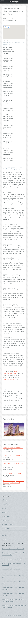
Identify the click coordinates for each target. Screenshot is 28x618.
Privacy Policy (4, 535)
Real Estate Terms (5, 528)
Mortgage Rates (5, 520)
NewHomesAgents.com (18, 615)
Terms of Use (5, 539)
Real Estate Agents (6, 516)
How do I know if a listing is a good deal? (11, 569)
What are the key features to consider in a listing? (13, 549)
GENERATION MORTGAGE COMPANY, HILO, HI (12, 473)
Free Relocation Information (8, 524)
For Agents (4, 500)
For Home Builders (6, 504)
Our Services (4, 512)
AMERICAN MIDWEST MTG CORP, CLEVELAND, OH (13, 448)
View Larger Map (5, 40)
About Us (4, 508)
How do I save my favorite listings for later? (11, 559)
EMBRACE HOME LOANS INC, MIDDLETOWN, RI (12, 455)
